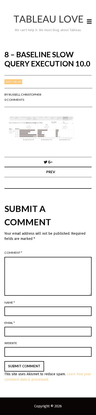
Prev (50, 172)
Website (10, 343)
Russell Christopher (25, 94)
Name (9, 302)
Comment (13, 252)
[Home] (48, 19)
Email (9, 323)
